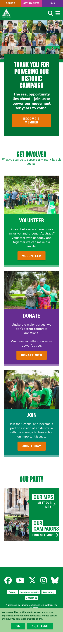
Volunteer (31, 220)
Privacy (13, 592)
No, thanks (40, 626)
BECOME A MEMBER (31, 120)
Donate (10, 3)
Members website (29, 592)
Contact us (31, 597)
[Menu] (57, 13)
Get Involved (31, 3)
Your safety (49, 592)
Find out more (21, 615)
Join (52, 3)
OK (18, 626)
